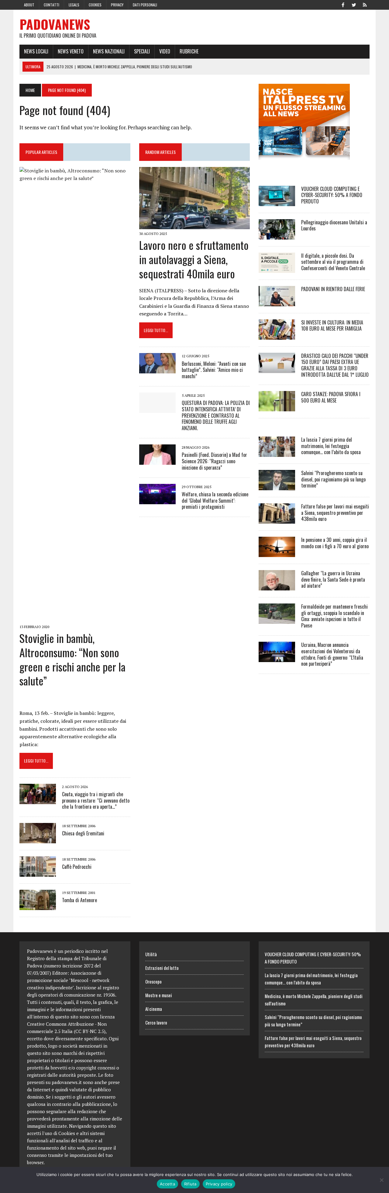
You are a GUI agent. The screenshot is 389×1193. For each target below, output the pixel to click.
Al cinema (153, 1008)
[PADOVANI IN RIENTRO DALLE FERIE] (277, 302)
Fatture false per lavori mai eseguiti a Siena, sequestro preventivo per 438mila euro (335, 513)
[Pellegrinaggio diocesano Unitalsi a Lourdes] (277, 235)
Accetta (167, 1183)
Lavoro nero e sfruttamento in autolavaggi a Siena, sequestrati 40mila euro (194, 259)
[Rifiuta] (381, 1180)
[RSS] (365, 4)
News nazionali (109, 51)
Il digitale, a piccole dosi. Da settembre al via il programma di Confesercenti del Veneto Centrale (333, 262)
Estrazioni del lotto (162, 967)
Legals (74, 4)
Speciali (142, 51)
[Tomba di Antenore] (37, 906)
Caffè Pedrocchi (76, 866)
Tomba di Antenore (79, 900)
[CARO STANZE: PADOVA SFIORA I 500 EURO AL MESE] (277, 407)
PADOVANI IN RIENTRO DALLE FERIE (333, 289)
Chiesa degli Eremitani (83, 833)
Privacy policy (219, 1183)
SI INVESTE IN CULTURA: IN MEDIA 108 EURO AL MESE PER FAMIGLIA (332, 325)
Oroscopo (153, 981)
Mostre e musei (158, 995)
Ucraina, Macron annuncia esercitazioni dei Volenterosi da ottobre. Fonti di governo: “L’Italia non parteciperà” (332, 654)
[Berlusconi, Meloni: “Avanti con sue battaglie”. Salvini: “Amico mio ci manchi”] (157, 369)
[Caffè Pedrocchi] (37, 872)
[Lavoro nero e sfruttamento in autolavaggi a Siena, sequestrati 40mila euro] (194, 225)
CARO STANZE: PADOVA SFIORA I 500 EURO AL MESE (330, 397)
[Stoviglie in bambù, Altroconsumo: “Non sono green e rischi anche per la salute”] (74, 618)
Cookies (95, 4)
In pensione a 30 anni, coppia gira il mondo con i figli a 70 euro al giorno (335, 543)
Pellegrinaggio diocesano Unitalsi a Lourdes (334, 225)
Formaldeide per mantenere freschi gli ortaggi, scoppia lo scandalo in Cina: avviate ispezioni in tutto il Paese (334, 616)
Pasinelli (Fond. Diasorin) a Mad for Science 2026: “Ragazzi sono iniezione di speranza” (214, 461)
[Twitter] (354, 4)
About (29, 4)
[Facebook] (343, 4)
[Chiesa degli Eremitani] (37, 839)
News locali (36, 51)
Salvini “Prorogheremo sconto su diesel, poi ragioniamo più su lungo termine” (333, 479)
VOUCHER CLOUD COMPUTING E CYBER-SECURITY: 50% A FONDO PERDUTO (331, 195)
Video (164, 51)
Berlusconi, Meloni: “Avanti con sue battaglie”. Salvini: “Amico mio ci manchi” (214, 370)
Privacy (117, 4)
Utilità (151, 954)
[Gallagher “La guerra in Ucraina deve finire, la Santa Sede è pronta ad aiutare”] (277, 586)
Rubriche (189, 51)
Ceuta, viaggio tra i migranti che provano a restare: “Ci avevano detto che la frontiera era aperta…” (95, 800)
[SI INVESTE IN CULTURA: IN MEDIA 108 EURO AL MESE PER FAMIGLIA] (277, 335)
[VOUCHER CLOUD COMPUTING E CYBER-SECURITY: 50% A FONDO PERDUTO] (277, 202)
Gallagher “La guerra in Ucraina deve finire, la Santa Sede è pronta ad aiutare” (333, 579)
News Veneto (71, 51)
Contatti (51, 4)
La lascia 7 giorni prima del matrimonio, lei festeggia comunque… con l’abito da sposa (331, 446)
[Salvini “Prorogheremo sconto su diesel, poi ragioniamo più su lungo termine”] (277, 486)
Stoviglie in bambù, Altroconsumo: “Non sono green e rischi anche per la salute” (72, 659)
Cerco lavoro (156, 1022)
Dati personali (145, 4)
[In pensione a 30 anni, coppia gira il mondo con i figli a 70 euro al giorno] (277, 552)
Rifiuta (190, 1183)
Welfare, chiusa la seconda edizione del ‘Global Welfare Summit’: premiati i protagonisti (215, 501)
